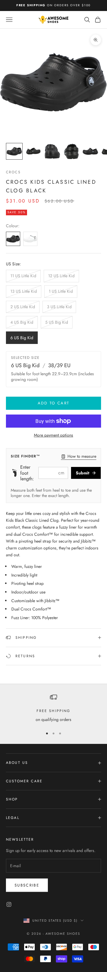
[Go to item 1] (14, 151)
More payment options (53, 435)
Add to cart (54, 403)
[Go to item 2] (33, 151)
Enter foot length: (27, 473)
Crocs (13, 172)
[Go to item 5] (90, 151)
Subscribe (27, 885)
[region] (53, 708)
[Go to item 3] (52, 151)
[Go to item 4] (71, 151)
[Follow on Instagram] (9, 904)
